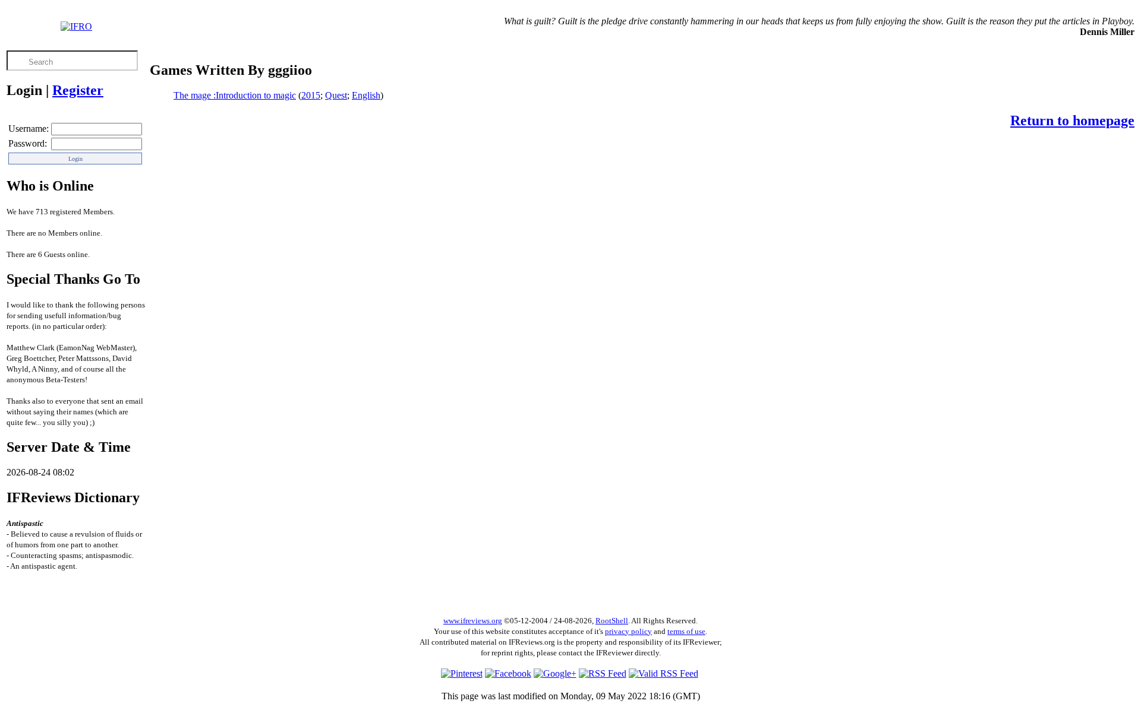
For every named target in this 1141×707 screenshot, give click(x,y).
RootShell (611, 620)
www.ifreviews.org (472, 620)
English (366, 95)
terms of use (686, 631)
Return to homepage (1072, 120)
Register (77, 90)
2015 (310, 95)
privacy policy (628, 631)
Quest (336, 95)
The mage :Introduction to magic (235, 95)
